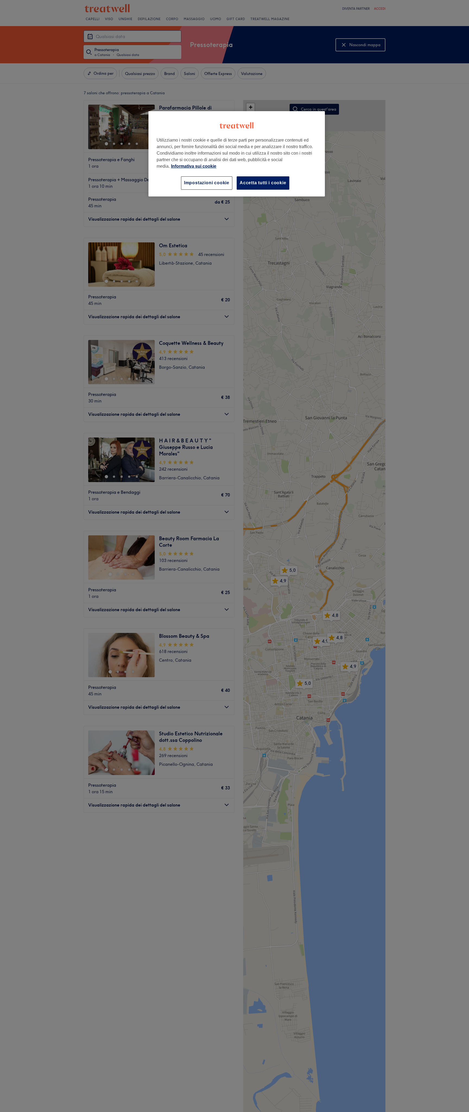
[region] (236, 153)
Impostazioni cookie (206, 182)
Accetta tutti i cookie (263, 182)
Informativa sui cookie (193, 166)
